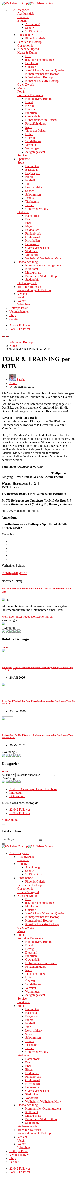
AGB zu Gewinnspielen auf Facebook (33, 789)
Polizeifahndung (35, 123)
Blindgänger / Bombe (38, 98)
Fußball (30, 180)
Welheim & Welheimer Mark (43, 258)
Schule (29, 27)
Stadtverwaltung (27, 262)
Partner (13, 318)
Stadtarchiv (32, 279)
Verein (21, 297)
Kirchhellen (32, 240)
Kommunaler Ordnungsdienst (43, 265)
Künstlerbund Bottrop (39, 77)
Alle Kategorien (19, 10)
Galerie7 (30, 66)
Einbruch (31, 113)
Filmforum (31, 63)
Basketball (31, 169)
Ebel (28, 222)
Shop (12, 315)
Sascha (21, 379)
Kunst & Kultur (27, 52)
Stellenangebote (27, 283)
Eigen (29, 226)
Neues (13, 383)
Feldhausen (32, 230)
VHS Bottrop (33, 31)
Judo (28, 183)
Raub (28, 127)
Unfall (29, 134)
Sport (20, 162)
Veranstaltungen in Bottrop (34, 290)
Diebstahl (31, 109)
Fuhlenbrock (33, 233)
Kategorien (8, 774)
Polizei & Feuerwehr (30, 95)
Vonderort (31, 254)
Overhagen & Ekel (37, 247)
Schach (29, 191)
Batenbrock (32, 215)
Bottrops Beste (18, 308)
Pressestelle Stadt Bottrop (41, 276)
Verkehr (22, 293)
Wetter (21, 301)
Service (22, 155)
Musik (21, 88)
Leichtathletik (33, 187)
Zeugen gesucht (35, 152)
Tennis (29, 198)
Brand (29, 102)
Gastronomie (25, 45)
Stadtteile (23, 212)
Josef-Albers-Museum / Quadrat (45, 70)
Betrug (29, 105)
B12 (28, 56)
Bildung (22, 20)
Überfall (30, 137)
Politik (21, 91)
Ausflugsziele (25, 13)
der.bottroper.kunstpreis (39, 59)
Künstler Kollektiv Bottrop (42, 81)
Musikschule (33, 272)
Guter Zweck (25, 84)
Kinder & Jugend (28, 49)
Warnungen (32, 148)
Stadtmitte (31, 251)
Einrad (29, 176)
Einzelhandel (25, 34)
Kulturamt (31, 269)
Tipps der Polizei (35, 130)
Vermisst (30, 144)
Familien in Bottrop (29, 42)
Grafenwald (32, 237)
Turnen (29, 205)
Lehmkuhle (32, 244)
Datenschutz (17, 796)
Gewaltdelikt (33, 116)
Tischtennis (32, 201)
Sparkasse (23, 159)
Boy (28, 219)
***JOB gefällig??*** (14, 573)
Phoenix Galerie (35, 38)
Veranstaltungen (19, 311)
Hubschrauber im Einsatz (41, 120)
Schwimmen (33, 194)
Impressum (16, 792)
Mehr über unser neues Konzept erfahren (27, 616)
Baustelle (23, 17)
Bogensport (32, 173)
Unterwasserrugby (36, 208)
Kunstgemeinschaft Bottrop (42, 73)
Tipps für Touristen (29, 286)
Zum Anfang (10, 819)
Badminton (32, 166)
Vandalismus (33, 141)
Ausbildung (32, 24)
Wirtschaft (23, 304)
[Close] (3, 824)
